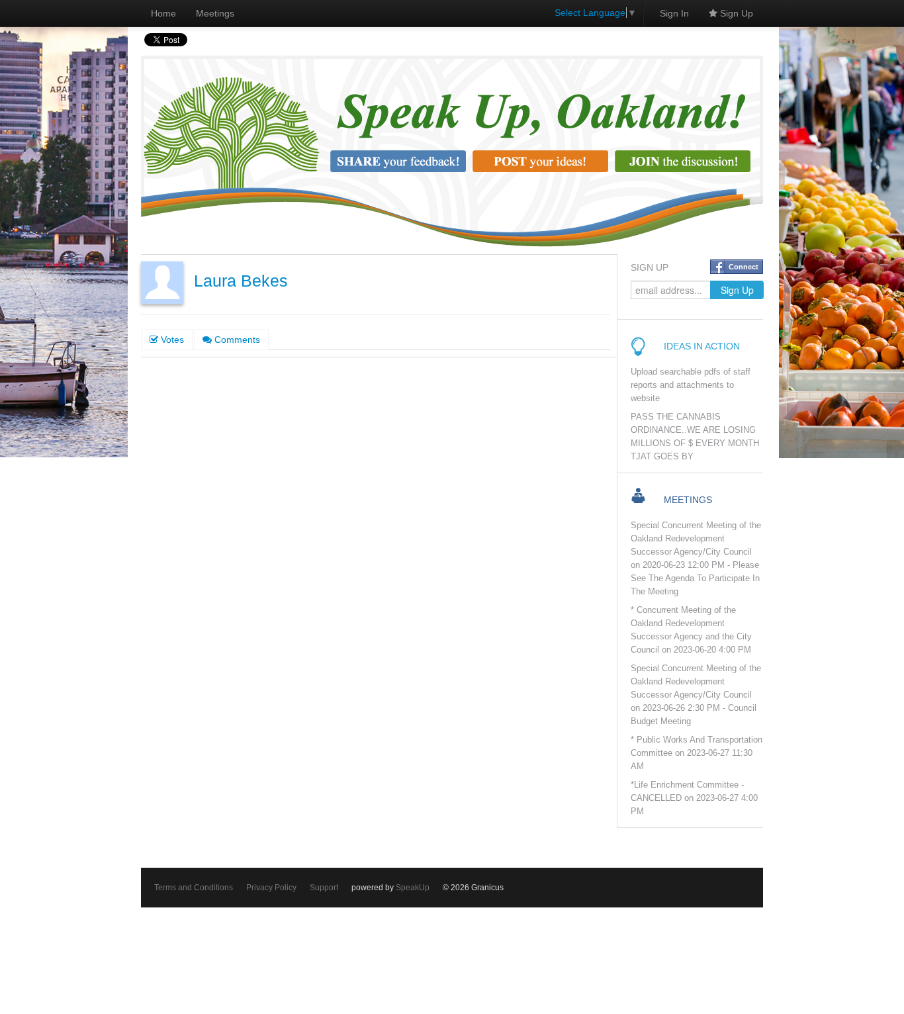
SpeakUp (412, 887)
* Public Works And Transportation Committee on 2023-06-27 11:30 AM (696, 753)
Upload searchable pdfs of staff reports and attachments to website (690, 385)
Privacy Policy (271, 887)
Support (324, 887)
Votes (171, 339)
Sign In (674, 13)
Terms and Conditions (193, 887)
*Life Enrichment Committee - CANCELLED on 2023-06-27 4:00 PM (694, 798)
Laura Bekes (241, 281)
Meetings (215, 13)
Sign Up (735, 13)
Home (163, 13)
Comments (236, 339)
